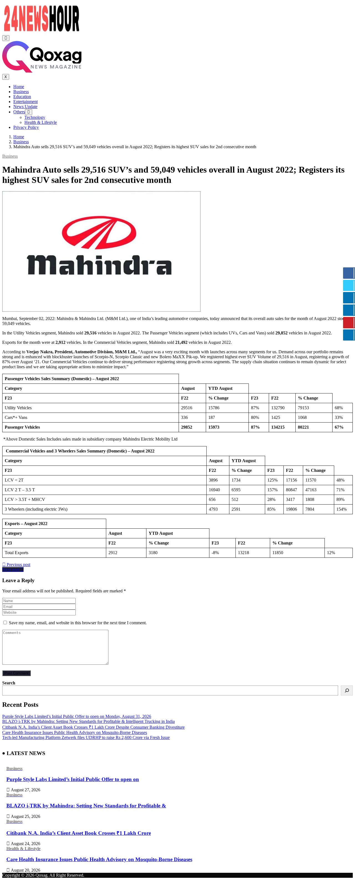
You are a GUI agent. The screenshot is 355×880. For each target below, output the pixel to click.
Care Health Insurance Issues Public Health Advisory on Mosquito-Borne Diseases (74, 732)
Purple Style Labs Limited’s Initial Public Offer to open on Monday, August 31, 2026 (76, 716)
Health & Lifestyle (40, 122)
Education (22, 96)
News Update (25, 106)
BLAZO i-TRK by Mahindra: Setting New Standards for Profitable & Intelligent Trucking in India (88, 721)
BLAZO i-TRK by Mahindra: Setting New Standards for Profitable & (86, 806)
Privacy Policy (26, 127)
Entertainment (25, 101)
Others (19, 111)
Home (18, 86)
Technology (34, 117)
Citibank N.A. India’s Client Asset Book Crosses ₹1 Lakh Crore (78, 833)
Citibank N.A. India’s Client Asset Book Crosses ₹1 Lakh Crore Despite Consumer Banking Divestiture (93, 727)
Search (8, 683)
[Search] (347, 690)
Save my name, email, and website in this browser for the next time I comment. (78, 622)
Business (21, 91)
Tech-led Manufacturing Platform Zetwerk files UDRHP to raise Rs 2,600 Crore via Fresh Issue (86, 737)
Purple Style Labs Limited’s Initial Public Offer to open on (72, 779)
